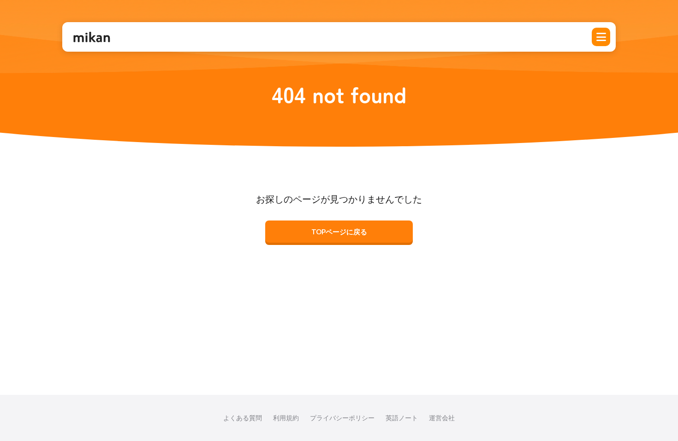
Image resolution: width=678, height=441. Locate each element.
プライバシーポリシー (342, 417)
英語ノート (402, 417)
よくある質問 (242, 417)
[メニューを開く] (601, 37)
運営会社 (442, 417)
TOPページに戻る (339, 231)
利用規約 (286, 417)
